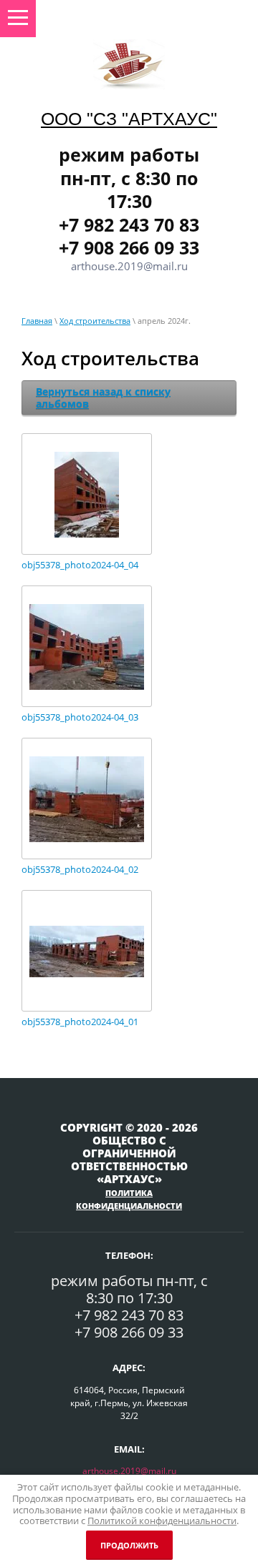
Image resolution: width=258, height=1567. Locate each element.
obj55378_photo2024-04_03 (80, 717)
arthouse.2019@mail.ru (129, 1471)
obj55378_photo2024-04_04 (80, 565)
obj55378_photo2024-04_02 (80, 870)
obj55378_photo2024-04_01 (80, 1022)
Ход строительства (94, 320)
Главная (37, 320)
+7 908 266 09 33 (129, 247)
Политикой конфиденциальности (161, 1520)
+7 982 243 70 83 (129, 224)
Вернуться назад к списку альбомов (103, 397)
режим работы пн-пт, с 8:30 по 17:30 (129, 177)
